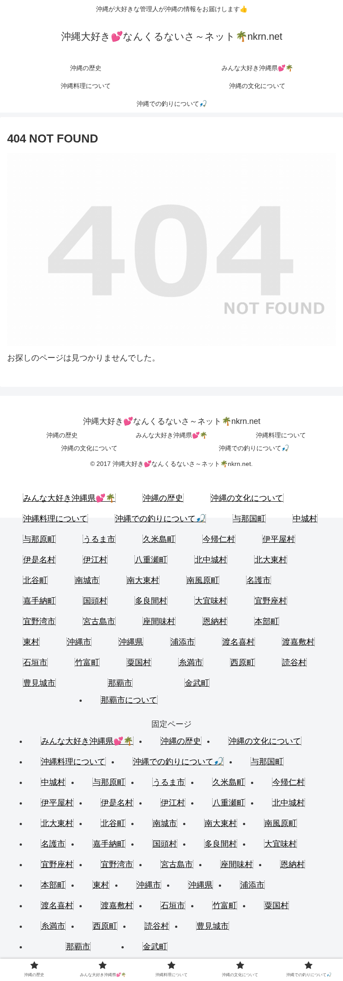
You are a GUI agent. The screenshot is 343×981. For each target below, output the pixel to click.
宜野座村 (271, 600)
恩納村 (215, 621)
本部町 (267, 621)
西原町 (242, 662)
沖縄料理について (281, 435)
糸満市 (191, 662)
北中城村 (211, 559)
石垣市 (35, 662)
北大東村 (271, 559)
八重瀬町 (151, 559)
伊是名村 (39, 559)
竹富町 (87, 662)
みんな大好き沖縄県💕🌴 (171, 435)
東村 (31, 641)
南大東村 (143, 580)
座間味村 (159, 621)
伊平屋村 (279, 539)
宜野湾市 (39, 621)
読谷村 (294, 662)
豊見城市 (39, 683)
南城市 (87, 580)
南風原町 (203, 580)
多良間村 (151, 600)
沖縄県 (131, 641)
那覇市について (129, 700)
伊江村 (95, 559)
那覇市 (120, 683)
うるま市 (99, 539)
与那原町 (39, 539)
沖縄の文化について (89, 448)
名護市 (259, 580)
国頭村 (95, 600)
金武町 (197, 683)
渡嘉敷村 (298, 641)
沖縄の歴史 (62, 435)
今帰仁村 (219, 539)
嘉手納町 (39, 600)
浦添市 (183, 641)
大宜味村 (211, 600)
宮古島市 (99, 621)
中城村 (305, 518)
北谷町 (35, 580)
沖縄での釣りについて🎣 (254, 448)
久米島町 (159, 539)
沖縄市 (79, 641)
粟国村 (139, 662)
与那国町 (249, 518)
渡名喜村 (238, 641)
